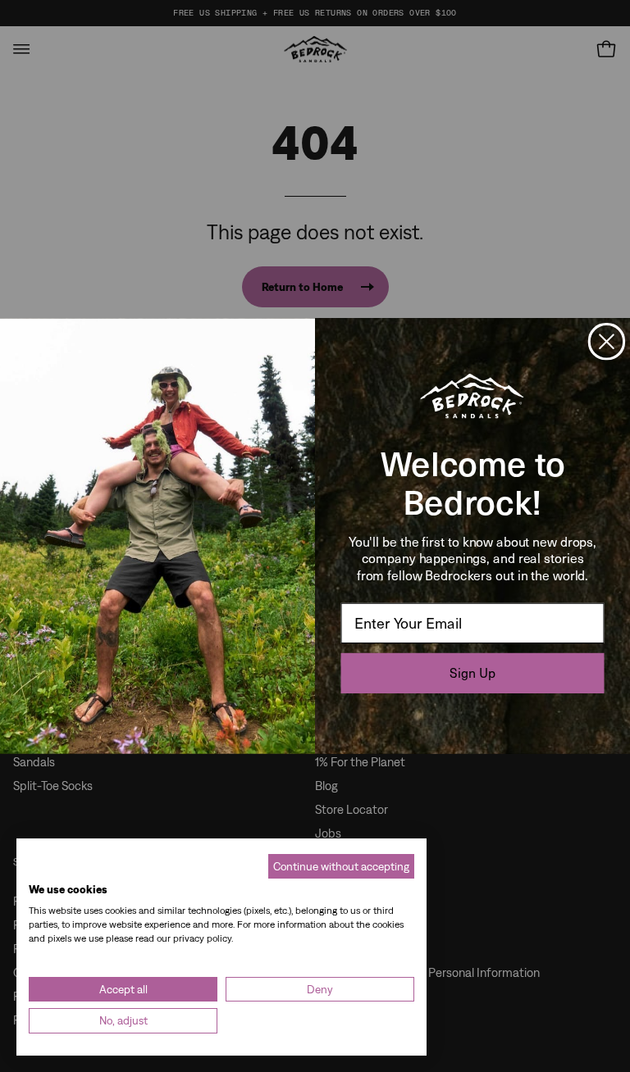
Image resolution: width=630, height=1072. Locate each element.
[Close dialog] (606, 341)
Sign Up (472, 672)
